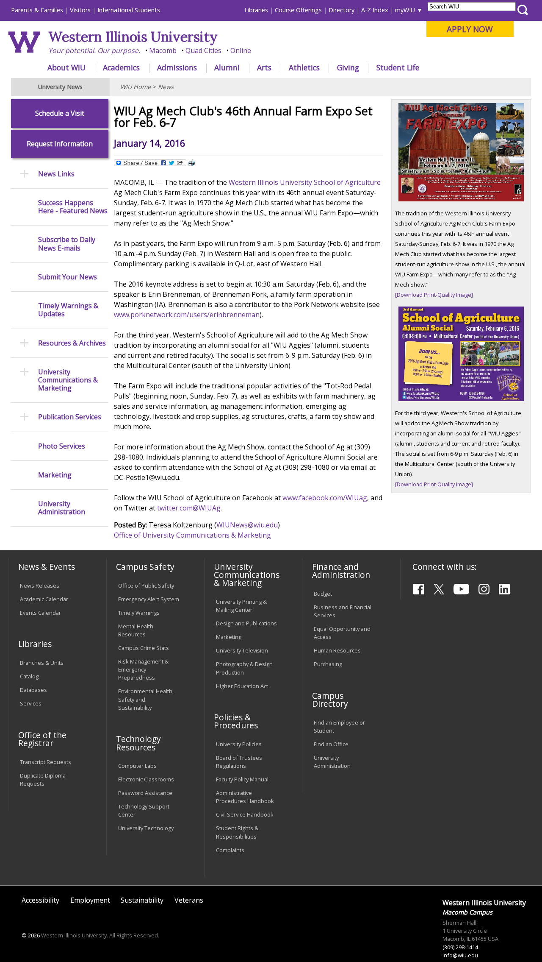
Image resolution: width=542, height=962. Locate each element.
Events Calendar (40, 612)
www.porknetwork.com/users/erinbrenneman (187, 314)
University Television (242, 650)
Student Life (397, 67)
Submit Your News (67, 277)
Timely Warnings (139, 612)
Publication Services (69, 417)
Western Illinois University (133, 36)
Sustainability (142, 900)
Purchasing (328, 664)
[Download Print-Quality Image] (434, 294)
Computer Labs (137, 766)
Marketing (55, 475)
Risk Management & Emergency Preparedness (143, 669)
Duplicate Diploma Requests (43, 779)
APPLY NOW (470, 29)
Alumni (227, 67)
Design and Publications (246, 623)
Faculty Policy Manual (242, 779)
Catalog (29, 676)
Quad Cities (203, 50)
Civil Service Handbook (245, 814)
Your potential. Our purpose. (94, 50)
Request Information (60, 144)
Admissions (177, 67)
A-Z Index (374, 10)
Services (30, 703)
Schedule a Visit (59, 113)
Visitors (80, 10)
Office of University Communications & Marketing (192, 535)
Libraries (256, 10)
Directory (341, 10)
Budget (323, 593)
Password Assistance (145, 793)
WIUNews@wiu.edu (247, 525)
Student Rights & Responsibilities (237, 832)
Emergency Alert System (148, 599)
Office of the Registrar (42, 739)
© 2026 (31, 935)
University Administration (61, 508)
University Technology (146, 828)
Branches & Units (42, 662)
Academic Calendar (44, 599)
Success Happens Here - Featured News (73, 207)
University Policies (239, 744)
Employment (90, 900)
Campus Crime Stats (143, 648)
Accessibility (40, 900)
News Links (56, 174)
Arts (264, 67)
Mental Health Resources (135, 630)
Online (240, 50)
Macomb (163, 50)
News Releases (39, 585)
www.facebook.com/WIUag (324, 497)
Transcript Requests (45, 762)
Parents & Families (37, 10)
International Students (128, 10)
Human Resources (337, 650)
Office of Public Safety (146, 585)
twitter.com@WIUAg (189, 508)
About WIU (66, 67)
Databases (33, 690)
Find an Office (331, 744)
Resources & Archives (72, 343)
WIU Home (135, 87)
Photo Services (61, 446)
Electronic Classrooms (146, 779)
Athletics (304, 67)
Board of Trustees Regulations (239, 762)
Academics (121, 67)
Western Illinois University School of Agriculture (305, 182)
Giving (348, 67)
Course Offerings (298, 10)
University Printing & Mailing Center (241, 605)
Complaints (230, 850)
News (166, 87)
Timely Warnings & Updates (68, 310)
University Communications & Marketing (68, 380)
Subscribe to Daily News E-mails (66, 244)
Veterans (188, 900)
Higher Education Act (242, 686)
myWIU (405, 10)
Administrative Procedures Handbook (245, 797)
